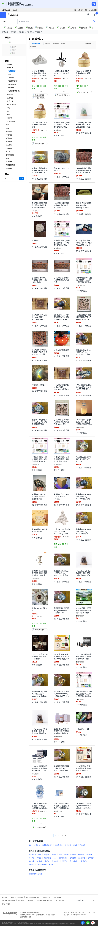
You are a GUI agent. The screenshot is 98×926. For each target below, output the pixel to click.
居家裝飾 (21, 32)
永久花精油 (73, 861)
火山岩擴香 (81, 858)
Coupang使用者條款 (32, 897)
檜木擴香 (91, 858)
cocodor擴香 (42, 865)
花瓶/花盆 (10, 98)
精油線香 (11, 88)
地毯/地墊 (9, 135)
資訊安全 (30, 900)
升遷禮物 (64, 861)
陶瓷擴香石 (55, 861)
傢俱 (7, 125)
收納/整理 (9, 132)
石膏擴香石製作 (13, 81)
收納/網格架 (11, 121)
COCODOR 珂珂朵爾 (35, 874)
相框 (8, 115)
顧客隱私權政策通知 (8, 900)
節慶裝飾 (9, 168)
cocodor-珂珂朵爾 (70, 855)
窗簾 (7, 158)
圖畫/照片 (10, 118)
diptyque (46, 855)
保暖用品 (9, 148)
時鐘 (8, 108)
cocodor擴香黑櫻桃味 (60, 858)
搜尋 (21, 179)
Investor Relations (17, 897)
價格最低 (47, 44)
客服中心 (87, 10)
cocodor (89, 855)
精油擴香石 (32, 855)
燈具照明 (9, 162)
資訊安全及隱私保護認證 (44, 900)
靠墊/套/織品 (10, 155)
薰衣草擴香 (47, 858)
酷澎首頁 (5, 32)
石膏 (60, 855)
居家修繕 (9, 142)
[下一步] (74, 835)
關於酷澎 (4, 897)
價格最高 (56, 44)
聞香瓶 (39, 858)
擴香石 (47, 861)
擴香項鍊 (40, 861)
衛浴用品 (9, 138)
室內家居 (13, 32)
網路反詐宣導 (6, 903)
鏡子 (8, 111)
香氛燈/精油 (12, 84)
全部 (4, 21)
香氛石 (51, 865)
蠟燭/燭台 (10, 95)
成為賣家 (94, 10)
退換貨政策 (46, 897)
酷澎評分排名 (36, 44)
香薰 (39, 855)
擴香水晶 (31, 861)
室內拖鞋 (9, 145)
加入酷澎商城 (60, 900)
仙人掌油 (31, 858)
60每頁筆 (88, 44)
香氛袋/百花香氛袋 (14, 91)
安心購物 (21, 900)
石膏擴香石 (38, 32)
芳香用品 (30, 32)
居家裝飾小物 (11, 105)
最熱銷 (63, 44)
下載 (94, 4)
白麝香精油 (83, 861)
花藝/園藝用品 (10, 165)
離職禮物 (73, 858)
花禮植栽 (10, 101)
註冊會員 (80, 10)
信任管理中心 (58, 897)
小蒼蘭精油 (32, 865)
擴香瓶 (54, 855)
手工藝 (8, 152)
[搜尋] (94, 21)
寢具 (7, 128)
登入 (75, 10)
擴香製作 (11, 78)
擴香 (9, 74)
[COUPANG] (10, 914)
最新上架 (33, 47)
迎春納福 (81, 855)
